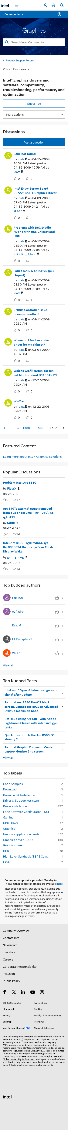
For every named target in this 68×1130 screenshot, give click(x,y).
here (60, 883)
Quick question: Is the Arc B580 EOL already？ (30, 737)
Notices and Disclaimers (30, 1050)
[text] (4, 499)
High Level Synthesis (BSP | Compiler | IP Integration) (28, 856)
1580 (26, 427)
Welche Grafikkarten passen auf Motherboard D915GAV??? (35, 373)
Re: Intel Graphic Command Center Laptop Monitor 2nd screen (29, 749)
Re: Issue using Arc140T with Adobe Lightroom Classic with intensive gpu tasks (31, 723)
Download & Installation (19, 795)
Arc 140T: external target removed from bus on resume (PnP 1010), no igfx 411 (28, 512)
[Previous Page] (5, 428)
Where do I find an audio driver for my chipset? (31, 342)
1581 (40, 427)
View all (8, 665)
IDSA (6, 862)
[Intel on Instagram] (42, 992)
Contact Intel (11, 937)
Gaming (8, 817)
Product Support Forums (20, 60)
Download (10, 789)
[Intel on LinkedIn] (23, 992)
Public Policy (11, 981)
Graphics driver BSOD (18, 839)
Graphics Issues (13, 845)
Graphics (9, 828)
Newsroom (10, 945)
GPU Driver (10, 823)
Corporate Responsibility (19, 966)
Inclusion (9, 973)
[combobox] (34, 42)
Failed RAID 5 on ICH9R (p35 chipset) (34, 273)
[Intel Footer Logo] (7, 1096)
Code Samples (13, 784)
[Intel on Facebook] (4, 992)
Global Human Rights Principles (19, 1059)
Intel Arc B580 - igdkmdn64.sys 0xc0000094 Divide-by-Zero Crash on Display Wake (30, 547)
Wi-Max (19, 401)
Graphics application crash (21, 834)
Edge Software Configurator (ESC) (26, 811)
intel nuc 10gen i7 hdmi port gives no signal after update (31, 692)
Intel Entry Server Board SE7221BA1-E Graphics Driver (35, 190)
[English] (53, 5)
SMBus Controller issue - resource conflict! (31, 312)
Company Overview (16, 930)
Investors (9, 952)
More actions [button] (15, 114)
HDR (6, 851)
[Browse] (13, 17)
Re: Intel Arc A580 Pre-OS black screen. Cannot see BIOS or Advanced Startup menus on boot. (31, 706)
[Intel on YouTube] (32, 992)
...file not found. (25, 154)
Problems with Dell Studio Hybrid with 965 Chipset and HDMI (34, 231)
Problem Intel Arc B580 (19, 482)
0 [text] (7, 500)
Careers (8, 959)
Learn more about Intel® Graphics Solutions (32, 456)
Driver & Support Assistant (21, 800)
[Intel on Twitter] (14, 992)
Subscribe (34, 103)
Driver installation (15, 806)
